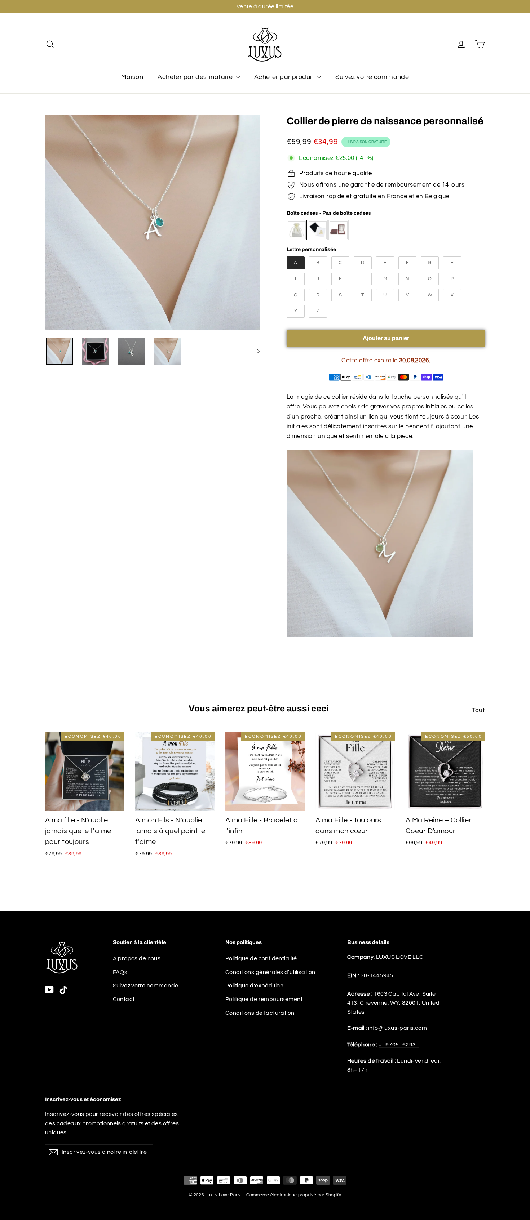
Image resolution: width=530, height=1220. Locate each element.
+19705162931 (399, 1044)
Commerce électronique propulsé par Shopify (293, 1195)
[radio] (297, 230)
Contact (124, 999)
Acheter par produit (285, 76)
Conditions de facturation (260, 1013)
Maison (132, 76)
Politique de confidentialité (261, 958)
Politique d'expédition (254, 985)
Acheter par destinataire (196, 76)
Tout (478, 710)
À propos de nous (137, 958)
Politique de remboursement (263, 999)
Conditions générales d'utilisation (270, 972)
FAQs (120, 972)
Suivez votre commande (372, 76)
